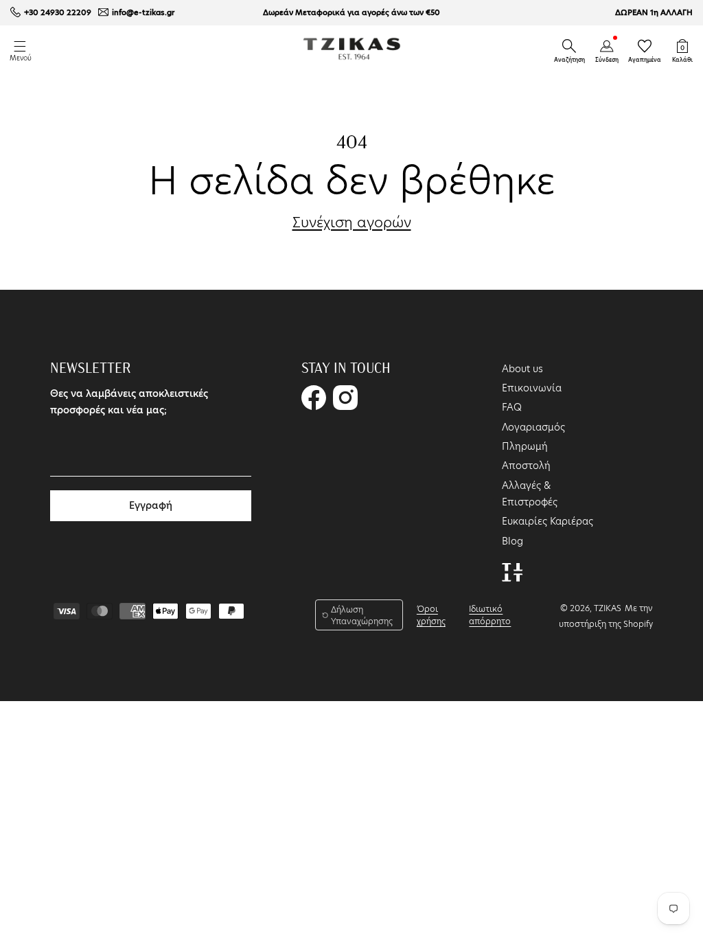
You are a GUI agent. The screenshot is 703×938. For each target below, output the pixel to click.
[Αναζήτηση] (569, 46)
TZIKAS (607, 608)
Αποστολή (526, 465)
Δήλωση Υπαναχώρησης (362, 615)
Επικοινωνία (532, 388)
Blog (512, 541)
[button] (569, 46)
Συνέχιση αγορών (351, 223)
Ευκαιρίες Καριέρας (547, 521)
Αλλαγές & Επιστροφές (529, 494)
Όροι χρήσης (431, 615)
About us (522, 369)
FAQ (512, 407)
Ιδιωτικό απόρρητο (490, 615)
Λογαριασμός (533, 427)
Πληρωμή (525, 446)
